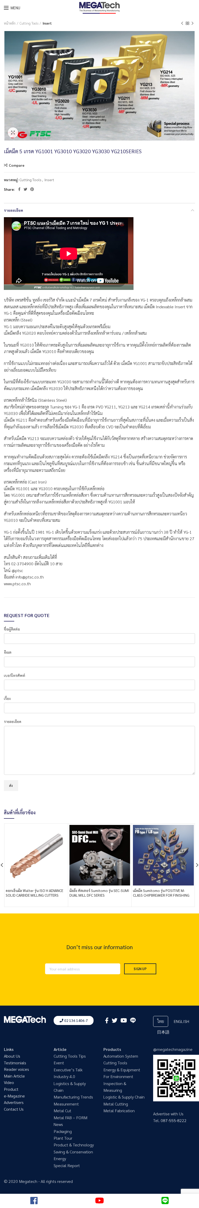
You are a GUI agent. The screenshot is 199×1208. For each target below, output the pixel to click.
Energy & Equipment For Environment (121, 1073)
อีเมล (7, 652)
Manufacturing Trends (73, 1097)
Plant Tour (63, 1138)
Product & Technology (74, 1144)
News (58, 1124)
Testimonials (15, 1062)
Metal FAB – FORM (70, 1117)
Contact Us (14, 1109)
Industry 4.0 (64, 1076)
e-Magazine (14, 1096)
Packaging (63, 1131)
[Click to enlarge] (13, 132)
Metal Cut (62, 1110)
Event (59, 1062)
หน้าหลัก (10, 23)
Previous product (182, 23)
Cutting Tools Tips (70, 1056)
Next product (192, 23)
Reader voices (16, 1069)
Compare (16, 165)
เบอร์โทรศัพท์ (14, 675)
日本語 (163, 1032)
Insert (47, 23)
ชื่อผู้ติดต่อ (12, 629)
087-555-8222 (174, 1120)
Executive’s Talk (68, 1069)
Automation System (120, 1056)
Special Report (67, 1165)
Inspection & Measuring (114, 1087)
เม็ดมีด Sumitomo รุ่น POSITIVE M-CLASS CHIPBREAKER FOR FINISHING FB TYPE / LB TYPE (161, 895)
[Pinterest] (32, 189)
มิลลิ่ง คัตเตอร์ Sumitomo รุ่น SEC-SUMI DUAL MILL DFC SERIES (99, 892)
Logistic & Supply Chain (124, 1097)
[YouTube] (124, 1020)
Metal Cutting (115, 1104)
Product (11, 1089)
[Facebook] (19, 189)
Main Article (14, 1076)
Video (9, 1082)
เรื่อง (7, 698)
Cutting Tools (29, 23)
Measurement (66, 1104)
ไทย (160, 1021)
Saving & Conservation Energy (73, 1155)
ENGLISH (181, 1021)
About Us (12, 1056)
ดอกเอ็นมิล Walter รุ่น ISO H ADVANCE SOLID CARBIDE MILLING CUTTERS (34, 892)
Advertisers (14, 1102)
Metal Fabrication (119, 1110)
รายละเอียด (13, 210)
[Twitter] (25, 189)
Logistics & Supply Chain (70, 1087)
